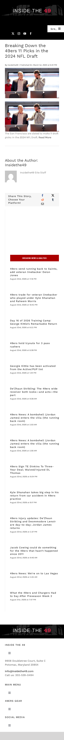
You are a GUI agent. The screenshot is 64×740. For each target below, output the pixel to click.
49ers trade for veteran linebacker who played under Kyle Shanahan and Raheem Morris (33, 298)
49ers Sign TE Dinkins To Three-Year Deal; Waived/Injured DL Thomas (32, 469)
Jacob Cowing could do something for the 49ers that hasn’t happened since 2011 (34, 551)
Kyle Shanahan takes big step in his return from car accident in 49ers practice (34, 495)
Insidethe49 (13, 65)
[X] (53, 195)
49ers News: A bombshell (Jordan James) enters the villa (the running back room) (34, 418)
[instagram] (19, 33)
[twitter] (13, 33)
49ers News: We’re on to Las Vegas (34, 573)
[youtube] (24, 33)
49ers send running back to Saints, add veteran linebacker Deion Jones (33, 272)
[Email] (42, 204)
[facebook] (30, 33)
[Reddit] (42, 199)
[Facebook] (42, 195)
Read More (45, 137)
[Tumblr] (53, 199)
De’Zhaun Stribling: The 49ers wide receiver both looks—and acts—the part (34, 392)
